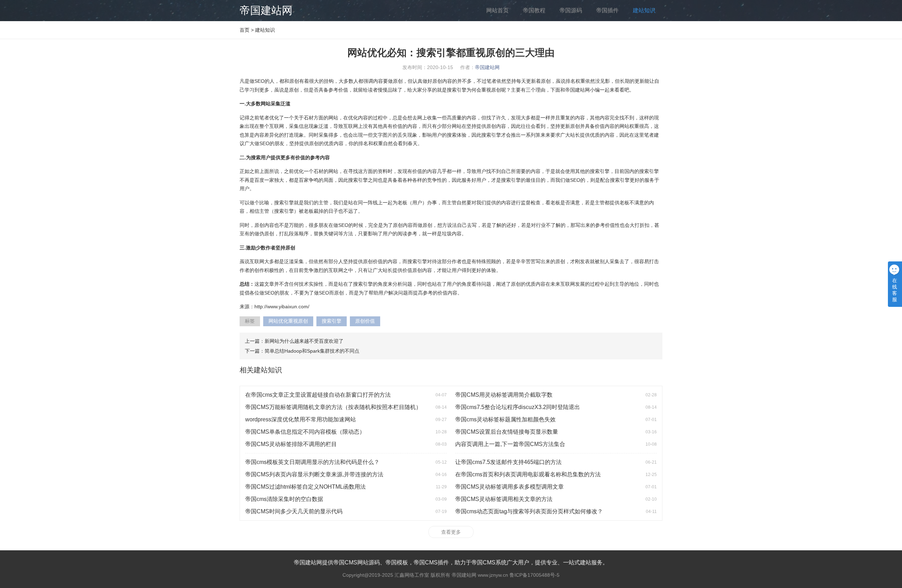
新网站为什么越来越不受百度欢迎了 (304, 341)
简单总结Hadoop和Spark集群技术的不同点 (312, 351)
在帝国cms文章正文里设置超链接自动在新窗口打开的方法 (318, 395)
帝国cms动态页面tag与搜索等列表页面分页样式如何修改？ (529, 511)
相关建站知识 (261, 370)
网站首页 (497, 10)
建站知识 (644, 10)
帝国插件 (607, 10)
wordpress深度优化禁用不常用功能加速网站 (300, 419)
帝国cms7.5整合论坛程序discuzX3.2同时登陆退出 (517, 407)
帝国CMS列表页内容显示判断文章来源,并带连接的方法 (314, 474)
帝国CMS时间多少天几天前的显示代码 (293, 511)
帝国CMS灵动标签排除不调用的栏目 (291, 444)
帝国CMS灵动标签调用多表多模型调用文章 (509, 487)
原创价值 (365, 321)
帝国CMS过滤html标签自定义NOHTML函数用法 (305, 487)
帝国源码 (571, 10)
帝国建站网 (266, 10)
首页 (244, 30)
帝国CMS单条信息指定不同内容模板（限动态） (305, 432)
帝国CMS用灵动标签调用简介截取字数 (503, 395)
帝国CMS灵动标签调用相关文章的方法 (503, 499)
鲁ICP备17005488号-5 (534, 575)
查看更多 (451, 532)
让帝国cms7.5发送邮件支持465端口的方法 (508, 462)
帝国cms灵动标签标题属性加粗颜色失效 (505, 419)
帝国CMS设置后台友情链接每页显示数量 (506, 432)
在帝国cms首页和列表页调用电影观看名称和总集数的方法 (528, 474)
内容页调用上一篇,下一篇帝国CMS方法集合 (510, 444)
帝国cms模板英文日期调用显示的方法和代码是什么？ (312, 462)
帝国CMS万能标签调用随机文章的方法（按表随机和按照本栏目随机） (333, 407)
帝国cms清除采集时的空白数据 (284, 499)
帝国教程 (534, 10)
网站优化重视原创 (288, 321)
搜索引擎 (331, 321)
